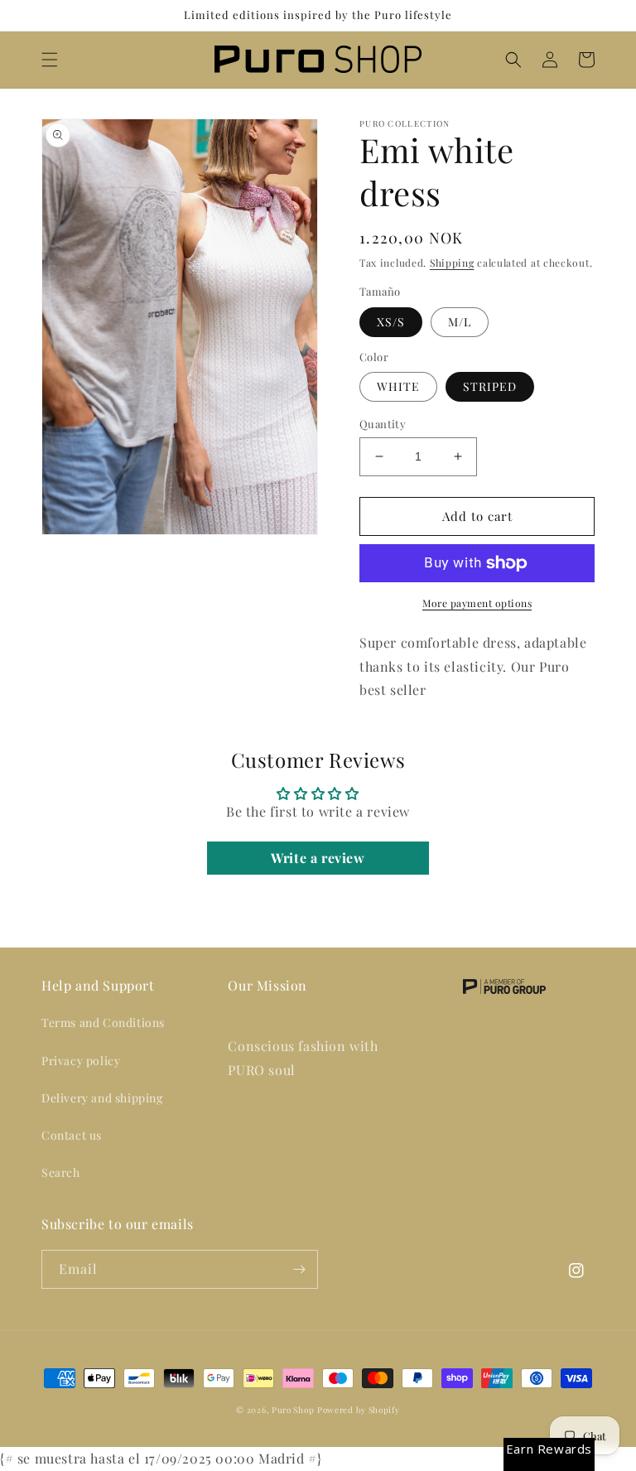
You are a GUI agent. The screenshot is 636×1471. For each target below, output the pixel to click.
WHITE (398, 386)
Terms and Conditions (103, 1022)
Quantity (382, 424)
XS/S (391, 322)
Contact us (71, 1135)
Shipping (452, 262)
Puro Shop (293, 1410)
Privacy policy (80, 1060)
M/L (459, 322)
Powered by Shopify (358, 1410)
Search (60, 1172)
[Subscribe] (299, 1269)
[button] (49, 59)
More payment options (477, 603)
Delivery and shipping (102, 1098)
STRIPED (490, 386)
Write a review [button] (317, 857)
